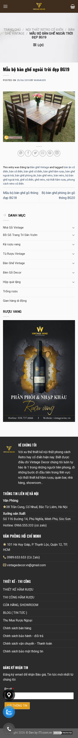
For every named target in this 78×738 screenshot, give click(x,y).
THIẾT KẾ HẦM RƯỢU (18, 589)
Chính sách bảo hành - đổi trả (23, 636)
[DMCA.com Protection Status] (63, 732)
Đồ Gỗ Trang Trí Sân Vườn (20, 235)
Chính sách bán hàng (17, 628)
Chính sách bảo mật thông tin (23, 651)
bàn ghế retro (45, 175)
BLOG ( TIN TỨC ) (15, 613)
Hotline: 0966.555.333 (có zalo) (25, 525)
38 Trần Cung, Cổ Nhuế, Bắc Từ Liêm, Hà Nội (36, 507)
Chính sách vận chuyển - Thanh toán (27, 643)
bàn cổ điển (16, 171)
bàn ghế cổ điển (33, 171)
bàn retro (59, 175)
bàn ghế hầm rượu (53, 171)
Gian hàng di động (15, 301)
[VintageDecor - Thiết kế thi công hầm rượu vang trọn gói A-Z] (39, 6)
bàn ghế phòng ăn (25, 175)
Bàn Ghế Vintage (14, 263)
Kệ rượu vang (11, 244)
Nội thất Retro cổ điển (44, 30)
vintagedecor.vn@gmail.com (26, 565)
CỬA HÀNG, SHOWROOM (20, 605)
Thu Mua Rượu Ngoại (17, 620)
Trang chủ (12, 30)
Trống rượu (10, 291)
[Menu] (5, 6)
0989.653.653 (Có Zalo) (23, 557)
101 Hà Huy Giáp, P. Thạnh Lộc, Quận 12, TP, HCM (35, 547)
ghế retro (40, 179)
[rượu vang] (39, 371)
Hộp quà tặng (12, 282)
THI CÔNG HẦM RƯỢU (18, 597)
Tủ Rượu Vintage (14, 254)
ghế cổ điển (26, 179)
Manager (40, 80)
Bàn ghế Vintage (39, 167)
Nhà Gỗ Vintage (13, 227)
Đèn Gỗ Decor (12, 272)
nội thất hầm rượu (56, 179)
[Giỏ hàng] (72, 6)
